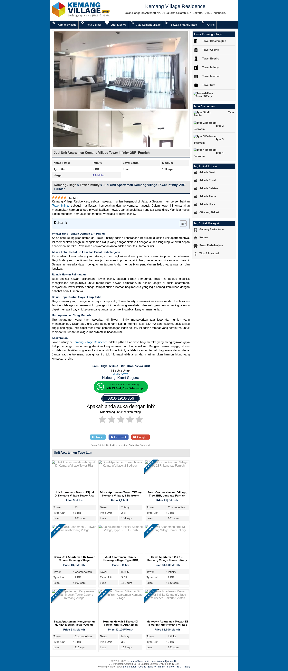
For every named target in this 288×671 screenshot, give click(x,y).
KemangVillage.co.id (138, 661)
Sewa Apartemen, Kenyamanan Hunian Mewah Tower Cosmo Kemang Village (74, 624)
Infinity (161, 666)
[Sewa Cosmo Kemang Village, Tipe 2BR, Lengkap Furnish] (167, 465)
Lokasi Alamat (158, 661)
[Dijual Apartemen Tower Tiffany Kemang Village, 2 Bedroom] (121, 465)
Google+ (142, 437)
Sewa (124, 374)
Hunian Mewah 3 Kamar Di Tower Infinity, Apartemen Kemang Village (120, 624)
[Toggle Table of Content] (181, 223)
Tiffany (186, 666)
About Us (172, 661)
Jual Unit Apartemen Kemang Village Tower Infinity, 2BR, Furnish (102, 152)
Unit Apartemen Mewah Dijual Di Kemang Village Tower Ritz (74, 494)
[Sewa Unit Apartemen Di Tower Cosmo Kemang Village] (74, 530)
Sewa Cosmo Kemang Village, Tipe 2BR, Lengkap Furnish (167, 494)
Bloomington (130, 666)
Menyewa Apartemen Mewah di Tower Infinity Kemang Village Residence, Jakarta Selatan (167, 624)
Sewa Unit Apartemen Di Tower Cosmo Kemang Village (74, 558)
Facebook (120, 437)
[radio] (102, 420)
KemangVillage (65, 185)
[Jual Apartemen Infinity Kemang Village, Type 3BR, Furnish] (121, 530)
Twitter (99, 437)
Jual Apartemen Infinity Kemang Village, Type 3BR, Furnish (121, 560)
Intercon (171, 666)
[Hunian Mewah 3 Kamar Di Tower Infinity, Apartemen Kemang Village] (121, 598)
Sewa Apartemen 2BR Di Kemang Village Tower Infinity (167, 558)
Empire (152, 666)
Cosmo (142, 666)
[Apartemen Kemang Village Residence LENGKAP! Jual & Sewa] (81, 16)
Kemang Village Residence (90, 342)
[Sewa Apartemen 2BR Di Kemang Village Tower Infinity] (167, 530)
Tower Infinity (90, 185)
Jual (116, 374)
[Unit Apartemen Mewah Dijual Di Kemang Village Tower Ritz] (74, 465)
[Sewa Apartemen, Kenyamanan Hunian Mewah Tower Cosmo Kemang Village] (74, 598)
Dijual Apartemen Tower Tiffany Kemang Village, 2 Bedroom (121, 494)
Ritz (179, 666)
